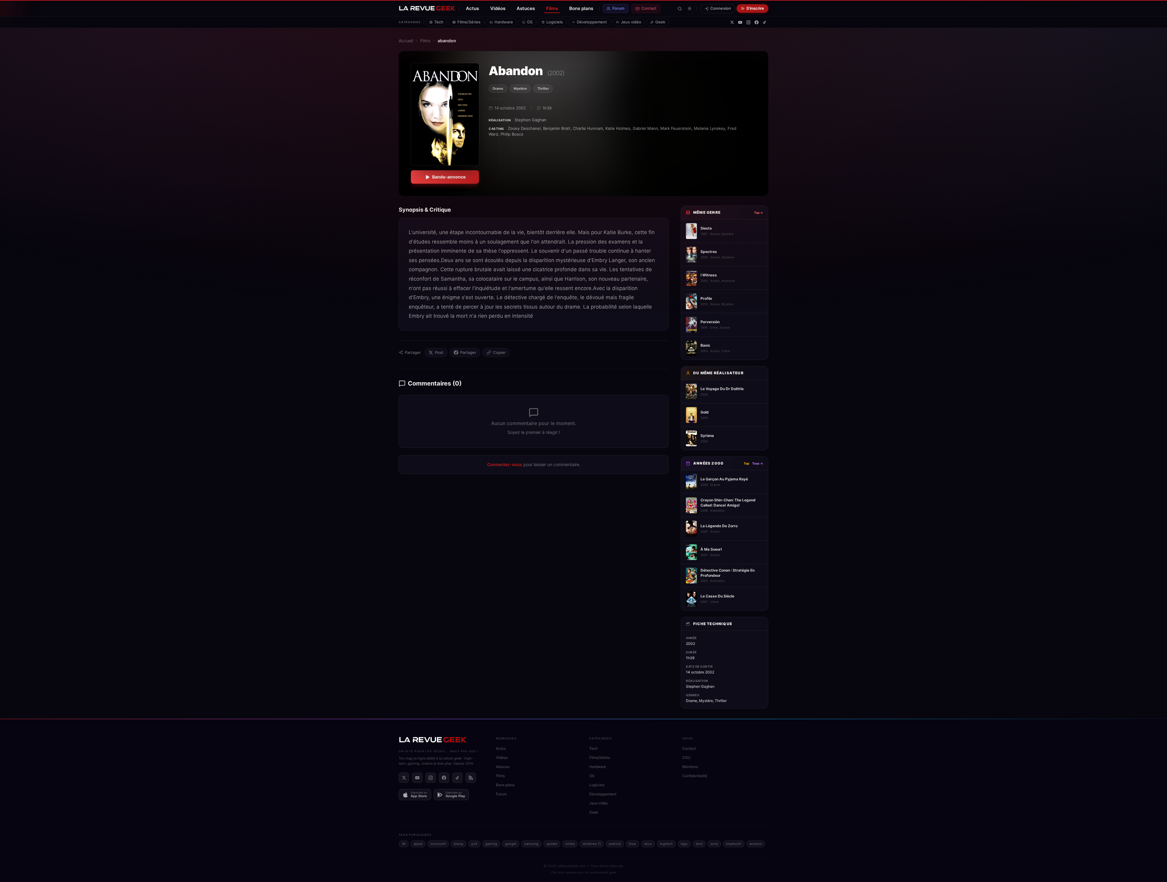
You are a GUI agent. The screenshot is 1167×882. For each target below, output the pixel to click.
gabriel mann (645, 128)
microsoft (438, 844)
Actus (472, 8)
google (510, 844)
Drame (498, 88)
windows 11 (592, 844)
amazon (755, 844)
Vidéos (497, 8)
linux (632, 844)
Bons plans (581, 8)
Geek (660, 21)
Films (552, 8)
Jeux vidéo (631, 21)
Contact (648, 8)
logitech (666, 844)
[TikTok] (764, 22)
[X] (732, 22)
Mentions (690, 766)
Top (746, 463)
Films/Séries (468, 21)
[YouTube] (740, 22)
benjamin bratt (556, 128)
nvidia (570, 844)
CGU (686, 757)
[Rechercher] (679, 8)
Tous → (757, 463)
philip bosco (512, 134)
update (551, 844)
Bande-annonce (449, 176)
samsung (531, 844)
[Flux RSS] (471, 778)
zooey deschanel (524, 128)
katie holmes (617, 128)
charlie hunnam (588, 128)
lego (684, 844)
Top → (758, 212)
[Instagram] (748, 22)
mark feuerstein (675, 128)
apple (418, 844)
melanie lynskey (709, 128)
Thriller (543, 88)
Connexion (720, 8)
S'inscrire (755, 8)
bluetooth (734, 844)
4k (404, 844)
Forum (618, 8)
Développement (592, 21)
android (615, 844)
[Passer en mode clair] (689, 8)
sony (714, 844)
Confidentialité (694, 775)
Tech (438, 21)
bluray (458, 844)
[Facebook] (756, 22)
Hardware (503, 21)
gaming (491, 844)
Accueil (406, 40)
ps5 (474, 844)
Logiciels (554, 21)
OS (529, 21)
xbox (648, 844)
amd (699, 844)
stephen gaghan (530, 119)
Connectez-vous (504, 464)
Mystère (520, 88)
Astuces (526, 8)
